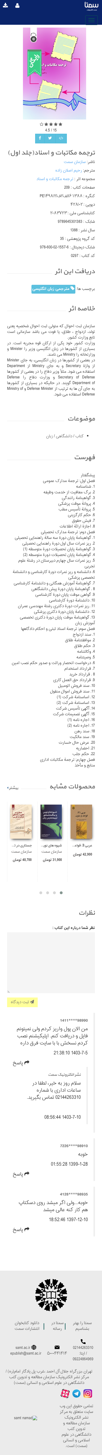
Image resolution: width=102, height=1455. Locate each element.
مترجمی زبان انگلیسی (51, 289)
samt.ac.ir (23, 1348)
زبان (49, 436)
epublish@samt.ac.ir (25, 1353)
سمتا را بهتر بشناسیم (82, 1326)
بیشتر (13, 788)
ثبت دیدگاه (20, 1002)
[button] (61, 893)
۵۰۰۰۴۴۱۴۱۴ (57, 1353)
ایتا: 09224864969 (83, 1356)
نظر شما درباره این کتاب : (73, 928)
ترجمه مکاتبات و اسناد (55, 179)
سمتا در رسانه (57, 1326)
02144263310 (83, 1348)
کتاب (79, 436)
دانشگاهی (64, 436)
